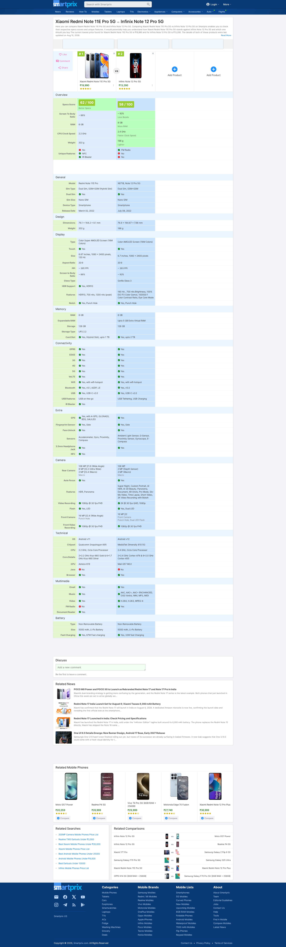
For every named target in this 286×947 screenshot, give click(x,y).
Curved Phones (183, 900)
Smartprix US (60, 916)
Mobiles (95, 11)
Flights (222, 11)
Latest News (219, 927)
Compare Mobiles (222, 923)
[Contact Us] (56, 897)
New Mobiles (182, 904)
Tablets (108, 11)
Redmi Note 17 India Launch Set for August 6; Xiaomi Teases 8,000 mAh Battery (117, 703)
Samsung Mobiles (146, 892)
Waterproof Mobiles (186, 923)
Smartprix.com (81, 943)
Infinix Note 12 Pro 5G (130, 81)
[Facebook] (65, 897)
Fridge (105, 923)
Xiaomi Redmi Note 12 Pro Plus (215, 804)
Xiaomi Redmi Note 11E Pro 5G (95, 81)
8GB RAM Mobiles (185, 912)
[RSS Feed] (74, 904)
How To (83, 11)
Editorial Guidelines (222, 900)
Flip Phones (182, 931)
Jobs (215, 904)
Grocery (106, 931)
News (58, 11)
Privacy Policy (203, 943)
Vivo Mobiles (144, 904)
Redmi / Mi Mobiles (147, 896)
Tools (216, 915)
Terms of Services (223, 943)
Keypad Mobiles (184, 934)
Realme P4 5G (99, 804)
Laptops (121, 11)
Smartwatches (109, 908)
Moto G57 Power (64, 804)
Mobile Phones (109, 892)
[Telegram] (65, 904)
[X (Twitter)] (74, 897)
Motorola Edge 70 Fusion (176, 804)
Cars (104, 900)
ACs (104, 919)
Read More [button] (226, 35)
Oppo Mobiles (145, 915)
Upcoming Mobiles (185, 908)
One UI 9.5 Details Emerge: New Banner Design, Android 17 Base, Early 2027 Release (119, 733)
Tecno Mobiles (145, 931)
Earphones (107, 904)
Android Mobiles (184, 919)
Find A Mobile (220, 919)
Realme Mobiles (145, 900)
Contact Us (219, 908)
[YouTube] (82, 897)
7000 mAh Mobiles (185, 927)
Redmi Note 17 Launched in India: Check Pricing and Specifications (110, 718)
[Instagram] (56, 904)
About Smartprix (221, 892)
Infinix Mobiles (145, 923)
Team (216, 896)
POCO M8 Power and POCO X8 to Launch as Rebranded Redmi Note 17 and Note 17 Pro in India (125, 689)
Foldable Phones (184, 915)
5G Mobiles (182, 896)
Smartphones (182, 892)
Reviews (70, 11)
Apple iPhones (145, 919)
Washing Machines (111, 927)
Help (215, 912)
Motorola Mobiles (146, 908)
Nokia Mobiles (145, 934)
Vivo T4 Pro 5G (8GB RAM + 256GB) (142, 805)
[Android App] (82, 904)
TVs (132, 11)
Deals (104, 934)
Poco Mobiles (144, 927)
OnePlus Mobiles (146, 912)
